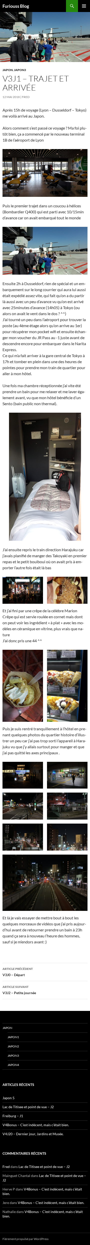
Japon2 (13, 1046)
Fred (26, 97)
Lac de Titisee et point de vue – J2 (28, 1107)
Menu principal (84, 6)
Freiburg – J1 (12, 1116)
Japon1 (13, 1037)
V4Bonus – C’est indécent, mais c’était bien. (35, 1125)
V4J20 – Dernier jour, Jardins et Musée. (33, 1134)
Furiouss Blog (15, 6)
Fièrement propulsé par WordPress (25, 1239)
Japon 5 (8, 1098)
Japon (7, 70)
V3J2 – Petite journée (19, 990)
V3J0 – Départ (17, 972)
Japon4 (13, 1065)
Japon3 (20, 70)
